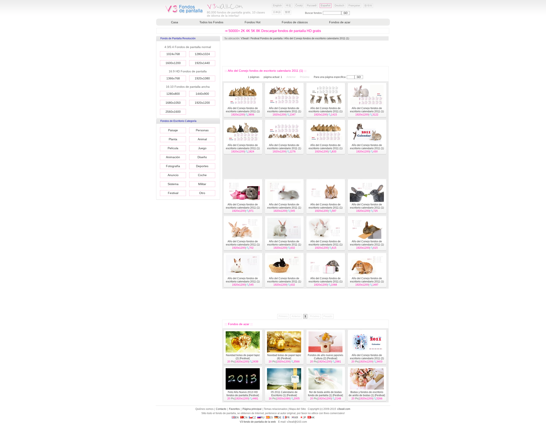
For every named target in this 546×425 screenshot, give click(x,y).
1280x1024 (202, 54)
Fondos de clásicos (295, 22)
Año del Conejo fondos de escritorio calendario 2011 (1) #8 (243, 244)
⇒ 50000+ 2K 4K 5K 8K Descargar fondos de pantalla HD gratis (273, 31)
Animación (173, 157)
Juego (202, 148)
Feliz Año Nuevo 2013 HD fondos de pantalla (242, 394)
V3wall (245, 38)
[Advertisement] (305, 53)
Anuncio (173, 175)
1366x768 (173, 78)
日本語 (277, 12)
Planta (173, 139)
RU (262, 417)
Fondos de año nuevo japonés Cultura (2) (325, 357)
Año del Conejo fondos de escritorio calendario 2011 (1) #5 (367, 244)
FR (288, 417)
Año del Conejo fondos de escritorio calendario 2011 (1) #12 (243, 207)
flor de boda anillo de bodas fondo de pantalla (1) (325, 394)
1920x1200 (202, 102)
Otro (202, 193)
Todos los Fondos (211, 22)
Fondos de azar (339, 22)
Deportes (202, 166)
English (277, 5)
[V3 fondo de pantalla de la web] (184, 12)
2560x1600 (173, 111)
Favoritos (234, 408)
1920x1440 (202, 63)
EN (237, 417)
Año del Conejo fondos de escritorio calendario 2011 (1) (316, 38)
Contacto (221, 408)
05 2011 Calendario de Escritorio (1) (284, 394)
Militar (202, 184)
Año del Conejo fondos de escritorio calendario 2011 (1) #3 (284, 281)
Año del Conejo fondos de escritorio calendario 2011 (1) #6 (326, 244)
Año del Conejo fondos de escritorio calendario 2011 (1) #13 (367, 148)
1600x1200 (173, 63)
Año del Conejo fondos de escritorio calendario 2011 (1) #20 (243, 111)
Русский (312, 5)
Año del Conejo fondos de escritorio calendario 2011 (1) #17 (367, 111)
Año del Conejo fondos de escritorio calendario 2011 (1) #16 (243, 148)
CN (245, 417)
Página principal (252, 408)
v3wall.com (343, 408)
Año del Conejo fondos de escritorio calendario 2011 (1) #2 (326, 281)
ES (271, 417)
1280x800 (173, 93)
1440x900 (202, 93)
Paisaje (173, 130)
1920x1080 (202, 78)
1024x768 (173, 54)
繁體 (287, 12)
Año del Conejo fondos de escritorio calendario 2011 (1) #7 (284, 244)
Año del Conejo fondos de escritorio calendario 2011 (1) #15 (284, 148)
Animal (202, 139)
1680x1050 (173, 102)
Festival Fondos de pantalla (267, 38)
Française (354, 5)
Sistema (173, 184)
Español (325, 5)
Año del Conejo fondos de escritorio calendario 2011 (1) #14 (326, 148)
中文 (288, 5)
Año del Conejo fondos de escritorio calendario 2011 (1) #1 (367, 281)
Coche (202, 175)
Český (299, 5)
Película (173, 148)
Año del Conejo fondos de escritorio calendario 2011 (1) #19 (284, 111)
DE (279, 417)
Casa (174, 22)
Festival (173, 193)
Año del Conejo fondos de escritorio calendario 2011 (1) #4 (243, 281)
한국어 (368, 5)
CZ (254, 417)
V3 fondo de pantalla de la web (258, 421)
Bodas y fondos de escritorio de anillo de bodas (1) (366, 394)
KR (296, 417)
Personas (202, 130)
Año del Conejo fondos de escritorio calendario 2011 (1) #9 (367, 207)
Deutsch (339, 5)
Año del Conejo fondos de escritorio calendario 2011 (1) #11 (284, 207)
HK (313, 417)
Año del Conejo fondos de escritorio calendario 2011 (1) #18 (326, 111)
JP (304, 417)
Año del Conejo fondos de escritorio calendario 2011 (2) (367, 357)
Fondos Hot (252, 22)
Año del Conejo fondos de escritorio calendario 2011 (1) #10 (326, 207)
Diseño (202, 157)
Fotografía (173, 166)
